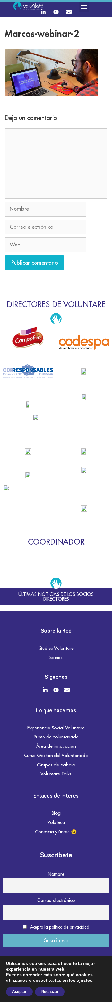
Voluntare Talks (56, 774)
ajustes (84, 980)
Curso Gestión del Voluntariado (56, 755)
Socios (56, 657)
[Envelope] (68, 11)
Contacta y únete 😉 (56, 832)
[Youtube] (56, 11)
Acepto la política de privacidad (59, 927)
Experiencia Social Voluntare (56, 728)
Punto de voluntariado (56, 737)
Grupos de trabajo (56, 765)
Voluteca (56, 822)
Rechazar (49, 992)
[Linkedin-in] (43, 11)
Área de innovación (56, 746)
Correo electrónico (56, 900)
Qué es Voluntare (56, 648)
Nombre (56, 874)
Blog (56, 813)
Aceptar (19, 992)
